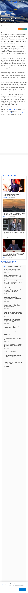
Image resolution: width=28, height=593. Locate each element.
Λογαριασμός (26, 2)
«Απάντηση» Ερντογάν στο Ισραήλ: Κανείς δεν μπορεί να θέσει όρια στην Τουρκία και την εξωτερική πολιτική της (13, 254)
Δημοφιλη (10, 266)
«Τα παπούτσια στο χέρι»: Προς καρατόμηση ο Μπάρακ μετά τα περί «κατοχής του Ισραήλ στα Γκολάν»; (13, 234)
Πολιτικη (5, 197)
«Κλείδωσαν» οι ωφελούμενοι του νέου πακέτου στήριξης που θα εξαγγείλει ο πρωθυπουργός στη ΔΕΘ (12, 194)
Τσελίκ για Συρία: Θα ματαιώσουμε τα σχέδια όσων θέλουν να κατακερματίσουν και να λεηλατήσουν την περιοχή (13, 364)
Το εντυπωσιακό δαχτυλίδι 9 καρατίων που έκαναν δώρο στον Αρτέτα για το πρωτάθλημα (13, 333)
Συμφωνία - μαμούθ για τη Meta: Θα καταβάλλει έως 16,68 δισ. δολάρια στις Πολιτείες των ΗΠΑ (13, 357)
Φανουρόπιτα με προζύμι (10, 351)
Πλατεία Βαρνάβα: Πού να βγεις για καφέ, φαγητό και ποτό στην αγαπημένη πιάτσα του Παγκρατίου (13, 282)
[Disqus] (14, 135)
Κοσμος (4, 216)
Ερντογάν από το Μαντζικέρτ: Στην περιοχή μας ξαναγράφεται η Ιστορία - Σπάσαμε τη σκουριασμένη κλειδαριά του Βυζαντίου (13, 313)
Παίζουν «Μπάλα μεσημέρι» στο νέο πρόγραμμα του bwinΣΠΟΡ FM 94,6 (12, 276)
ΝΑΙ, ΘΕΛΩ (22, 589)
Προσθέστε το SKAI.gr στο (14, 28)
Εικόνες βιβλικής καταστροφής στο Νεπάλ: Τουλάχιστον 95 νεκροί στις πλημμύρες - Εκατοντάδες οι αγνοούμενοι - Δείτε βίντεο (12, 289)
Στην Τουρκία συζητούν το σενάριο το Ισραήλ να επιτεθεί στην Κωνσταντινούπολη (14, 214)
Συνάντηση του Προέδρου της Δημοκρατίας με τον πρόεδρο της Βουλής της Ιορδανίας (12, 305)
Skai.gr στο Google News (18, 112)
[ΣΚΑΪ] (14, 2)
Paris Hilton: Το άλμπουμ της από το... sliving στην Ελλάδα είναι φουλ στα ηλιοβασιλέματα (13, 345)
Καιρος (23, 2)
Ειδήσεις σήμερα (13, 109)
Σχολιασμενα (17, 266)
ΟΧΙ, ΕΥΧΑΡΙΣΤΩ (13, 589)
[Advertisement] (14, 165)
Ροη (5, 266)
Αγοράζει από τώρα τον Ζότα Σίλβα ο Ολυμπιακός (13, 339)
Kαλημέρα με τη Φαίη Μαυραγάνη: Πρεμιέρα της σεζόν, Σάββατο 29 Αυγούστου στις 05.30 (12, 320)
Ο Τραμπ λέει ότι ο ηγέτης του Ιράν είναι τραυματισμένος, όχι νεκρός (13, 327)
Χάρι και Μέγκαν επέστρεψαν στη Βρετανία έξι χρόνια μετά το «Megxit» (13, 270)
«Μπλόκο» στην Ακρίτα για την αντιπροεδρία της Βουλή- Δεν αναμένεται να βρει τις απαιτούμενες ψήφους (12, 298)
